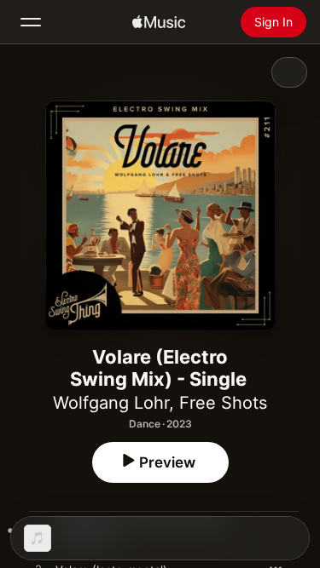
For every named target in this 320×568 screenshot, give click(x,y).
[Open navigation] (30, 22)
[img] (158, 22)
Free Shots (223, 403)
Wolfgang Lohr (111, 403)
